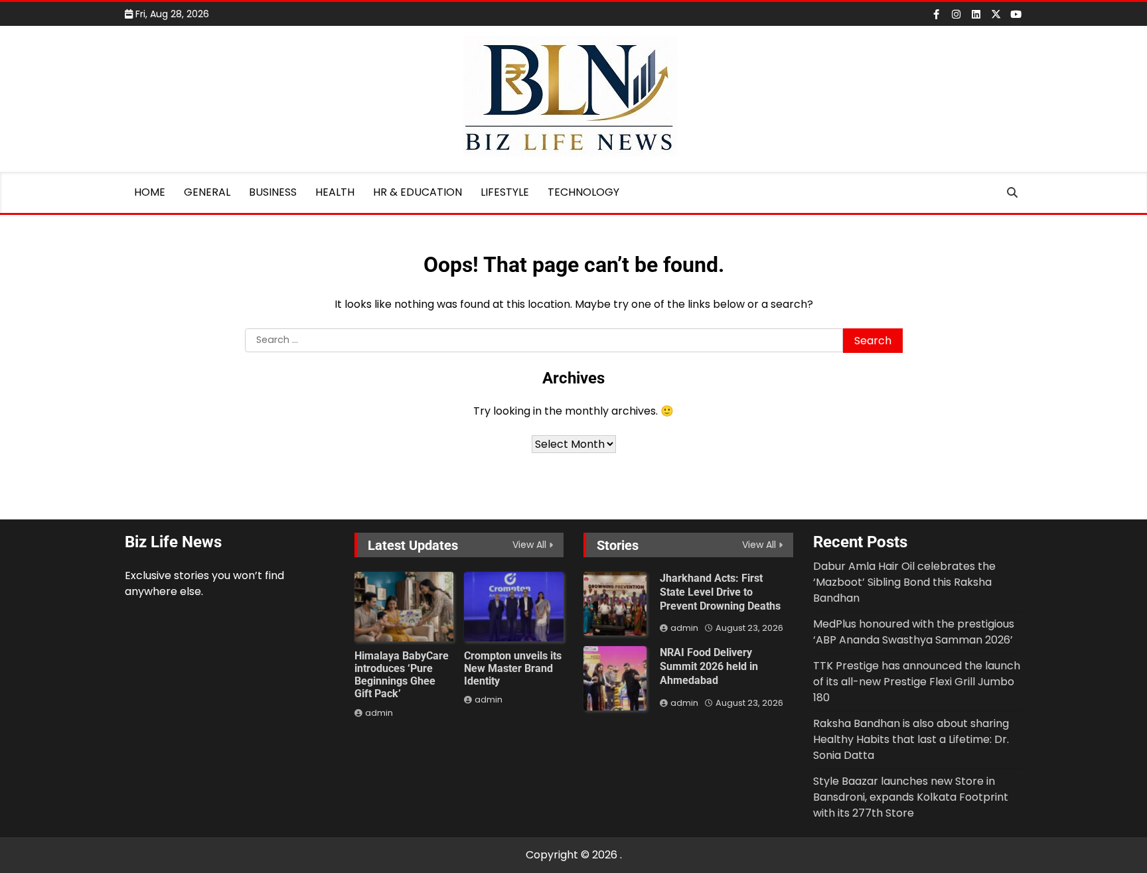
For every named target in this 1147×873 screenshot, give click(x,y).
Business (273, 192)
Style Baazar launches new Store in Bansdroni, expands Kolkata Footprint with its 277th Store (910, 797)
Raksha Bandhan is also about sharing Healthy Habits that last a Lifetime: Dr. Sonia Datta (911, 739)
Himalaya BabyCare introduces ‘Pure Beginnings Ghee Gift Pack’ (401, 675)
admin (379, 712)
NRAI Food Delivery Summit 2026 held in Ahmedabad (709, 666)
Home (149, 192)
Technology (583, 192)
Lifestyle (505, 192)
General (207, 192)
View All (529, 544)
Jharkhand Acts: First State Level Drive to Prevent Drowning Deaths (720, 592)
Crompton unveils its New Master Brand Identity (513, 668)
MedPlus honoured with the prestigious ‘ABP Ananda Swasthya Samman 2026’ (913, 631)
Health (334, 192)
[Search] (1012, 192)
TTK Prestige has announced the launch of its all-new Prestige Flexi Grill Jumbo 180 (916, 681)
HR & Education (417, 192)
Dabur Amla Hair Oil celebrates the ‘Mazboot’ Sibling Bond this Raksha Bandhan (904, 582)
